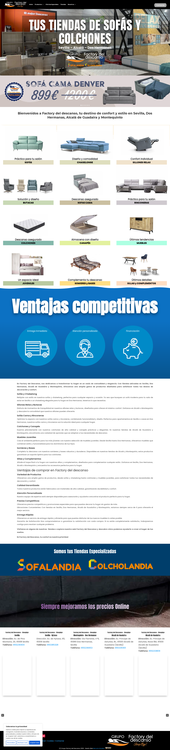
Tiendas (63, 4)
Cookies (50, 741)
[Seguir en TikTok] (43, 735)
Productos (38, 4)
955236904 (19, 644)
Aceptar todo (34, 743)
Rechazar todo (22, 743)
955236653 (86, 647)
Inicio (31, 4)
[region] (23, 735)
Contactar (160, 5)
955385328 (52, 644)
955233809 (154, 650)
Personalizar (11, 743)
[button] (85, 91)
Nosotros (71, 4)
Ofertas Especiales (52, 4)
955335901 (120, 647)
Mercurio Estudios (99, 748)
